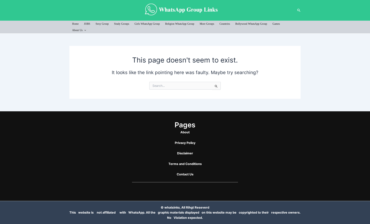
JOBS (87, 23)
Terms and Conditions (185, 164)
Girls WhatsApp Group (147, 23)
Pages (185, 125)
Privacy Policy (185, 143)
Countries (224, 23)
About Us (77, 30)
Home (75, 23)
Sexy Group (102, 23)
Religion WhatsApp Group (179, 23)
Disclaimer (185, 153)
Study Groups (121, 23)
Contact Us (185, 174)
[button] (299, 10)
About (185, 132)
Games (276, 23)
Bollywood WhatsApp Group (251, 23)
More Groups (207, 23)
